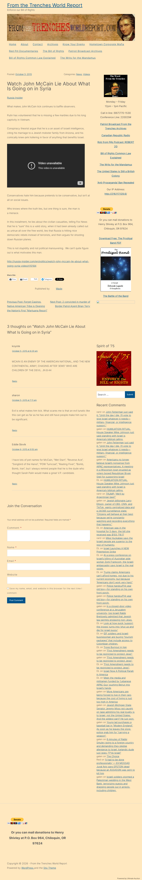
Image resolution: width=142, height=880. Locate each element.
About (24, 44)
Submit (130, 394)
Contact (38, 44)
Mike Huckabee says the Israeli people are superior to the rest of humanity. (115, 541)
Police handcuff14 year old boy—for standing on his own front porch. (115, 589)
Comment (14, 527)
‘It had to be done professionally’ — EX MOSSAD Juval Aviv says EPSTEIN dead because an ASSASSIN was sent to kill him (116, 766)
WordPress (27, 867)
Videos (86, 74)
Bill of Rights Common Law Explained (32, 57)
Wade (59, 288)
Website (12, 574)
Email (10, 560)
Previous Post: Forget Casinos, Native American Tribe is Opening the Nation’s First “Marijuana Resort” (27, 306)
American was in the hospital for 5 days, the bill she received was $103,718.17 (113, 531)
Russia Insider (15, 97)
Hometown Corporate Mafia (106, 44)
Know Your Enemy (74, 44)
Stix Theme (49, 867)
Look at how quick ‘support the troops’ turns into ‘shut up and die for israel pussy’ (115, 626)
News (79, 74)
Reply (14, 381)
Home (12, 44)
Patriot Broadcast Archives (85, 51)
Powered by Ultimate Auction (128, 878)
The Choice (113, 756)
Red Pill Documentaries (23, 51)
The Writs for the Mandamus (78, 57)
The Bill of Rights (53, 51)
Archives (52, 44)
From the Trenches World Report (44, 5)
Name (10, 547)
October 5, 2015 (23, 74)
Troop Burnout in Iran (115, 647)
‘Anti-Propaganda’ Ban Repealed (115, 182)
